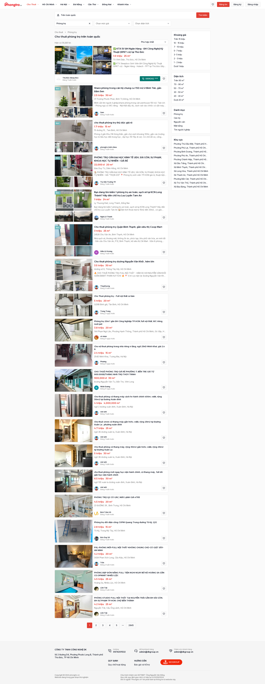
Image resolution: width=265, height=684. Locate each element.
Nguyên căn (179, 122)
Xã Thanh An (191, 175)
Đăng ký (237, 4)
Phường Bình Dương (190, 151)
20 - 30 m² (178, 96)
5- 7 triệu (178, 50)
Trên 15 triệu (179, 39)
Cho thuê (59, 32)
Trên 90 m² (179, 80)
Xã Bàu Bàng (191, 186)
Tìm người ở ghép (182, 129)
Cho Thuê (31, 4)
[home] (13, 4)
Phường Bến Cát (190, 179)
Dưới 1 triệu (179, 66)
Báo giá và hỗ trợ (142, 664)
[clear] (89, 23)
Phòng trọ (61, 23)
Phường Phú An (189, 155)
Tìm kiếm (203, 15)
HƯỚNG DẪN (140, 661)
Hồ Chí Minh (48, 4)
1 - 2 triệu (178, 62)
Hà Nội (63, 4)
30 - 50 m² (178, 92)
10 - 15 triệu (179, 43)
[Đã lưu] (212, 4)
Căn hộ (177, 118)
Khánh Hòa (123, 4)
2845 (131, 625)
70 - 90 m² (179, 84)
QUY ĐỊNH (113, 661)
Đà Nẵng (77, 4)
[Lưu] (163, 78)
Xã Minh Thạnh (189, 167)
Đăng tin (223, 4)
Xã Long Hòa (191, 171)
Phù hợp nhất (147, 42)
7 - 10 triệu (178, 47)
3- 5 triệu (178, 54)
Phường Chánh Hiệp (190, 159)
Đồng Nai (106, 4)
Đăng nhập (253, 4)
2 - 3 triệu (178, 58)
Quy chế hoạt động (117, 664)
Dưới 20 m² (179, 100)
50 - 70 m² (179, 88)
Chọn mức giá (102, 23)
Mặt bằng (178, 126)
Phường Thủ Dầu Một (190, 144)
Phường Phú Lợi (190, 148)
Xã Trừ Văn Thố (190, 183)
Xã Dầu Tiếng (189, 163)
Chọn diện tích (142, 23)
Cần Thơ (92, 4)
